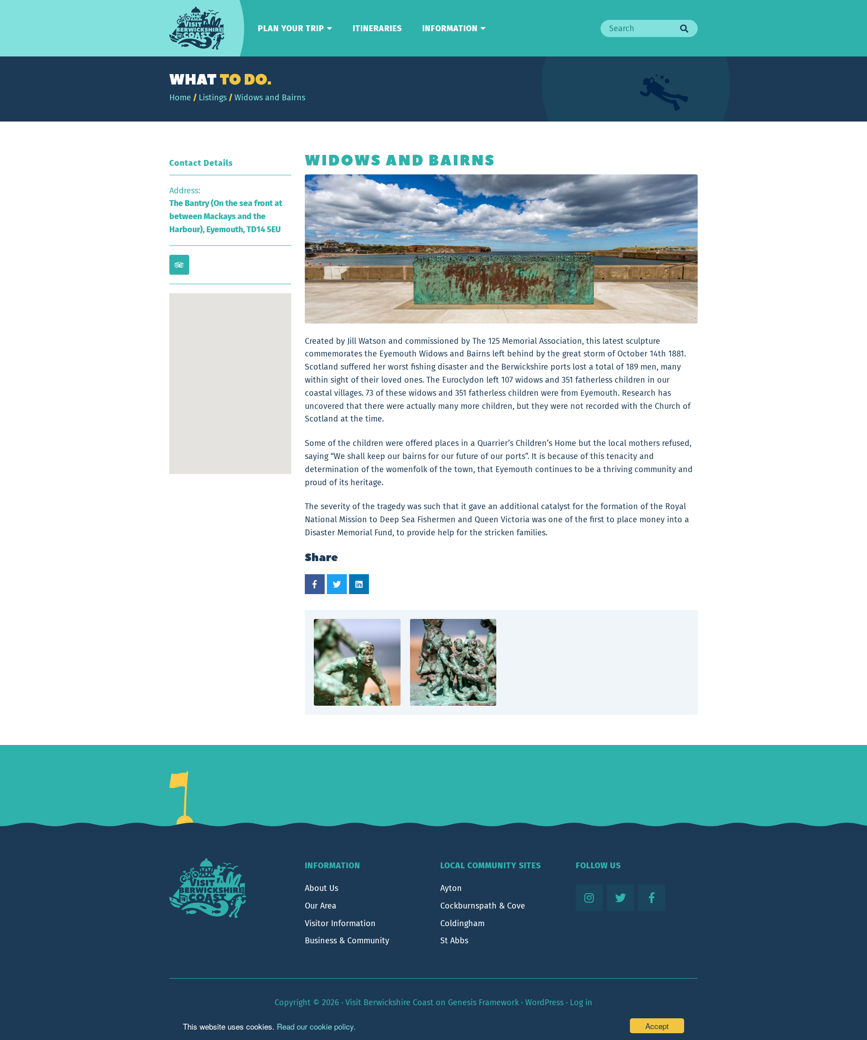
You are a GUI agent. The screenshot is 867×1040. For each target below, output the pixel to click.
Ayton (451, 888)
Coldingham (462, 923)
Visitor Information (340, 923)
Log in (581, 1002)
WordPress (544, 1002)
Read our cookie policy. (316, 1026)
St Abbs (454, 941)
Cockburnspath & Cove (482, 906)
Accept (657, 1025)
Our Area (320, 906)
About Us (321, 888)
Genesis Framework (483, 1002)
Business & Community (347, 941)
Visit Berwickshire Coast (389, 1002)
